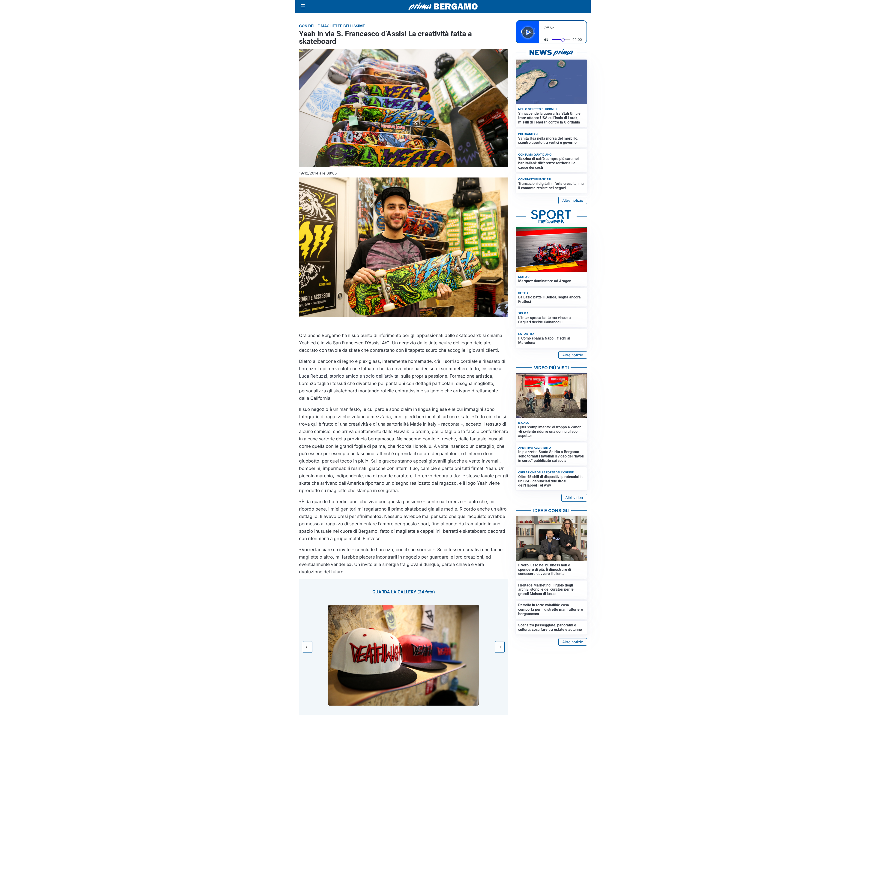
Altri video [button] (574, 497)
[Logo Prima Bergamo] (443, 7)
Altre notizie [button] (572, 200)
